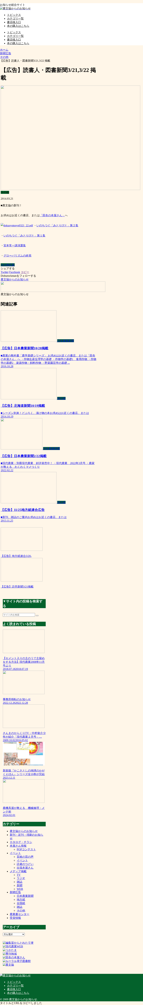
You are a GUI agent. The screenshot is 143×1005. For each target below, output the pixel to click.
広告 (12, 264)
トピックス (14, 981)
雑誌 (19, 881)
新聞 (19, 885)
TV (19, 874)
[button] (37, 615)
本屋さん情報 (18, 845)
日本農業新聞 (25, 895)
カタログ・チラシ (21, 842)
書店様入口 (14, 989)
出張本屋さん (25, 867)
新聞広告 (15, 892)
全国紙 (21, 903)
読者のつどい (25, 864)
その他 (5, 264)
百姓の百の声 (25, 856)
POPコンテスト (26, 849)
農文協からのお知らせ (24, 831)
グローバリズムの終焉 (17, 255)
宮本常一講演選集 (14, 245)
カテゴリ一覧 (15, 985)
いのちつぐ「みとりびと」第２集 (57, 225)
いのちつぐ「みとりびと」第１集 (24, 235)
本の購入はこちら (18, 992)
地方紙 (21, 899)
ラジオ (21, 878)
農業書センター (19, 914)
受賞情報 (15, 917)
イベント (15, 853)
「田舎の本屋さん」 (52, 215)
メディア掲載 (18, 871)
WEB (20, 888)
